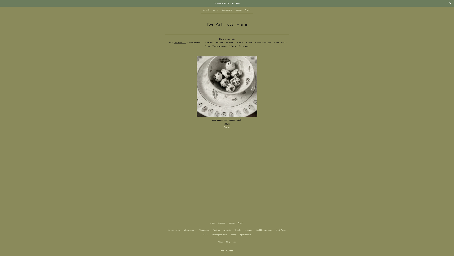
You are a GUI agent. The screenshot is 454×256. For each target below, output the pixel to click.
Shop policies (227, 10)
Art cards (249, 42)
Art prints (229, 42)
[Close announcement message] (450, 3)
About (215, 10)
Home (212, 223)
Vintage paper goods (220, 46)
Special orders (244, 46)
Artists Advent (279, 42)
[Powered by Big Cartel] (227, 250)
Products (206, 10)
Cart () (248, 10)
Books (207, 46)
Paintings (219, 42)
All (170, 42)
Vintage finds (208, 42)
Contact (238, 10)
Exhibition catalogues (263, 42)
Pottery (233, 46)
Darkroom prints (180, 42)
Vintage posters (195, 42)
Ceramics (239, 42)
